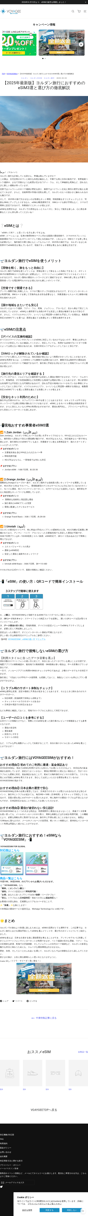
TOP (3, 74)
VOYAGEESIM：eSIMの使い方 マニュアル (27, 639)
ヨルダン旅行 (49, 78)
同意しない (72, 1210)
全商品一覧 (83, 1052)
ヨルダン (24, 78)
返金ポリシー (5, 1148)
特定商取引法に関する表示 (11, 1161)
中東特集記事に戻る (46, 1018)
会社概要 (4, 1156)
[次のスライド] (81, 44)
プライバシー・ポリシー (10, 1165)
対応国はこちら (10, 850)
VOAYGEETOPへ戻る (44, 1109)
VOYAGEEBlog (12, 74)
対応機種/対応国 (7, 1135)
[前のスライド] (7, 44)
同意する (50, 1210)
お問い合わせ (5, 1152)
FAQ (1, 1139)
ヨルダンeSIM (36, 78)
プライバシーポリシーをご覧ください (45, 1204)
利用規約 (4, 1143)
